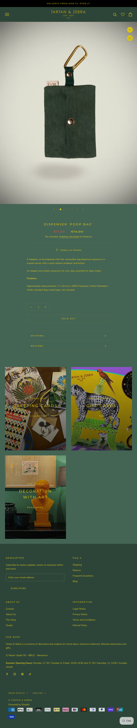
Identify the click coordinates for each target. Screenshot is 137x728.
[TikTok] (30, 674)
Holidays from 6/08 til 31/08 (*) (68, 3)
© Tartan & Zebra (20, 700)
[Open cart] (130, 14)
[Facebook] (7, 674)
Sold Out (68, 318)
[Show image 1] (60, 209)
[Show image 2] (64, 209)
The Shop (11, 619)
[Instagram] (15, 674)
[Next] (83, 209)
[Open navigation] (7, 14)
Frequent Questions (83, 575)
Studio (9, 625)
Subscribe (18, 588)
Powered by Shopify (19, 704)
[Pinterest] (22, 674)
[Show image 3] (68, 209)
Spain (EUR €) (16, 693)
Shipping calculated (69, 236)
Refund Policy (80, 625)
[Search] (115, 14)
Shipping (37, 335)
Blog (75, 581)
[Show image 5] (76, 209)
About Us (11, 614)
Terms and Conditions (84, 619)
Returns (37, 346)
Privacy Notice (80, 614)
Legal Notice (79, 608)
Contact (10, 608)
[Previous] (53, 209)
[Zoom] (130, 30)
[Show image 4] (72, 209)
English (38, 693)
